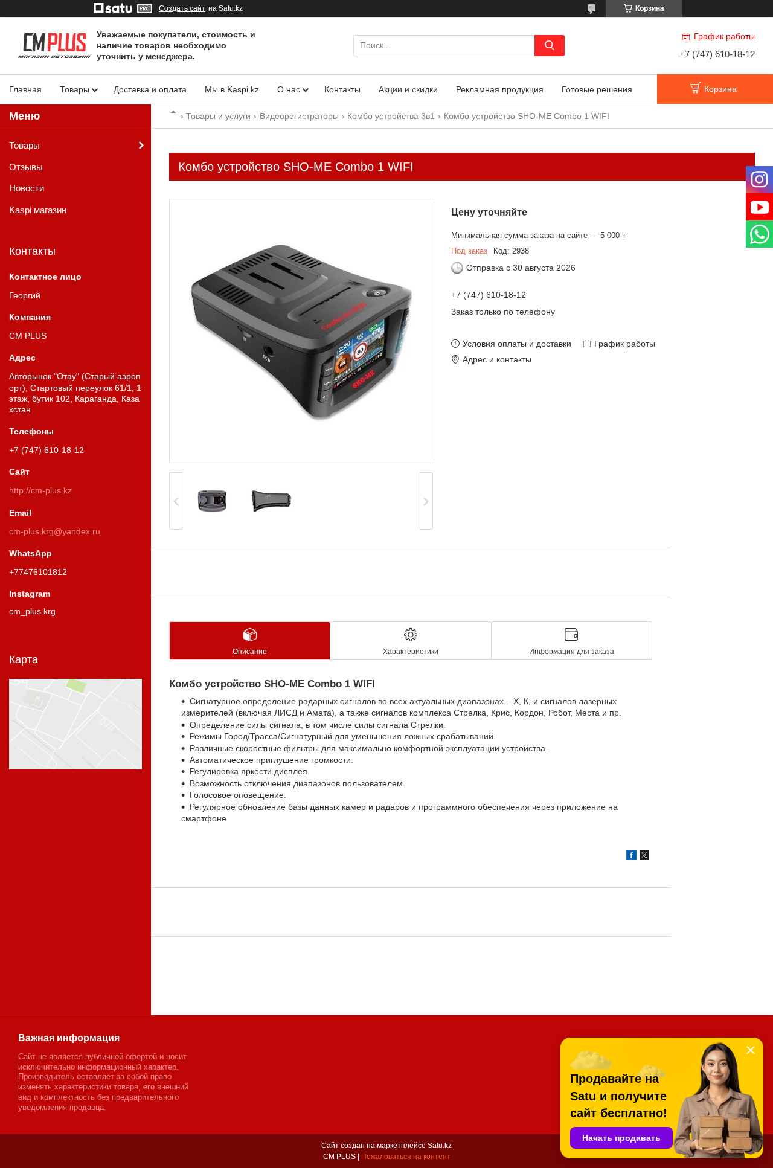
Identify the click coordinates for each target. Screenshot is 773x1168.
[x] (644, 857)
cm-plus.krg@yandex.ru (54, 531)
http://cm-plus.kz (40, 490)
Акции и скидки (408, 89)
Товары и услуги (218, 116)
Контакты (342, 89)
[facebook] (631, 857)
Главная (25, 89)
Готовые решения (597, 89)
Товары (74, 89)
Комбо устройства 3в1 (391, 116)
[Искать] (549, 45)
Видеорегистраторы (299, 116)
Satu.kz (440, 1145)
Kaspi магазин (37, 210)
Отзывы (26, 167)
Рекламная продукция (500, 89)
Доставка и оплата (150, 89)
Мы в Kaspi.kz (232, 89)
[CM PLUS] (54, 45)
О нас (288, 89)
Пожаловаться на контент (406, 1156)
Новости (26, 188)
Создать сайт (182, 8)
